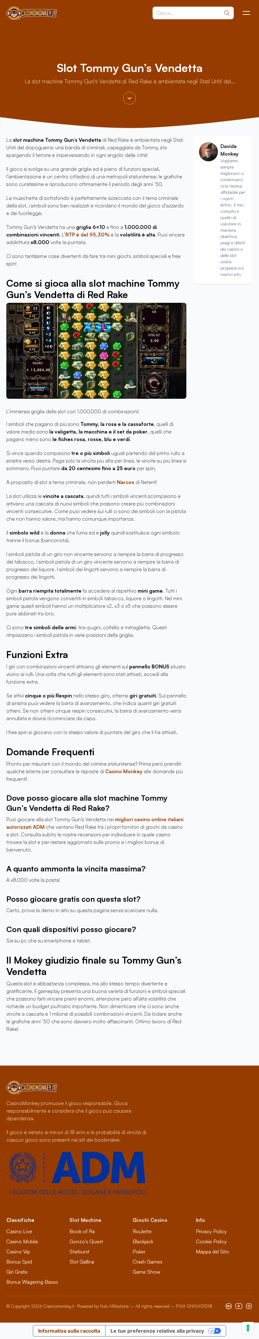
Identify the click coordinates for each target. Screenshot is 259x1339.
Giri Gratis (16, 1272)
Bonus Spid (19, 1261)
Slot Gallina (81, 1261)
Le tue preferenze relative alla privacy (157, 1331)
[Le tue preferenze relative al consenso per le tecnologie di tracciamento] (248, 1328)
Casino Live (19, 1231)
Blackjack (143, 1241)
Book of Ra (82, 1231)
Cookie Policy (211, 1241)
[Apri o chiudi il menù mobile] (246, 13)
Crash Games (147, 1261)
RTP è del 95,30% (87, 234)
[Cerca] (227, 13)
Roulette (142, 1231)
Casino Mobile (22, 1241)
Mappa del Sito (212, 1251)
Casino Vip (18, 1251)
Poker (139, 1251)
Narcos (126, 482)
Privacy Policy (211, 1231)
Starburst (79, 1251)
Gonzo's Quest (86, 1241)
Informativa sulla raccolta (69, 1331)
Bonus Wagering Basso (32, 1282)
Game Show (146, 1272)
